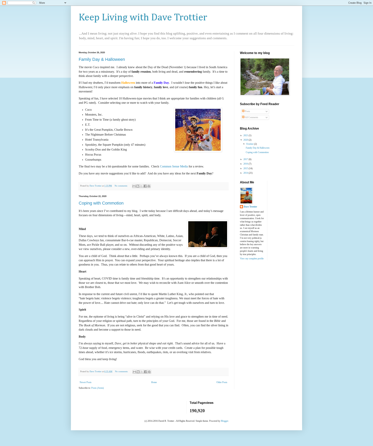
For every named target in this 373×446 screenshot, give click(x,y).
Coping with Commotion (101, 203)
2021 (246, 135)
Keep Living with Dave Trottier (143, 18)
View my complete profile (252, 258)
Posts (247, 111)
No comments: (121, 186)
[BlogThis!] (138, 186)
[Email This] (134, 186)
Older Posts (221, 382)
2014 (246, 173)
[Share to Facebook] (145, 186)
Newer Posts (86, 382)
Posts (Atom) (97, 388)
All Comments (251, 117)
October (250, 144)
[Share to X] (141, 186)
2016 (246, 163)
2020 (246, 140)
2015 (246, 168)
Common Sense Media (174, 166)
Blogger (224, 421)
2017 (246, 159)
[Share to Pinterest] (149, 186)
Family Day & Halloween (102, 59)
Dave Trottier (250, 206)
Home (154, 382)
